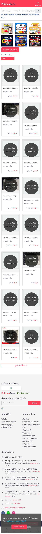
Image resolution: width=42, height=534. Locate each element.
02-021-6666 (29, 479)
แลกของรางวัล (27, 441)
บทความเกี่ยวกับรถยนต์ (30, 438)
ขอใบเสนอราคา (27, 444)
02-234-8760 (34, 463)
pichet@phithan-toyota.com (15, 508)
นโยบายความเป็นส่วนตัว (30, 422)
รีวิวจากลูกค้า (26, 433)
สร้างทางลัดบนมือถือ (29, 447)
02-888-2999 (32, 485)
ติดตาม (34, 403)
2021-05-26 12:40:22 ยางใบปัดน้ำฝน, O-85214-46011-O (18, 163)
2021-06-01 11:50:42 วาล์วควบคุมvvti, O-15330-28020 (18, 237)
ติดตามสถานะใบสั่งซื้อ (8, 422)
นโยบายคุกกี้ (26, 430)
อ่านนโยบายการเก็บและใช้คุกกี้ (15, 521)
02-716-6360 (36, 471)
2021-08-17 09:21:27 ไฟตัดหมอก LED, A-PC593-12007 (18, 349)
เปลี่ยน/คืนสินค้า (6, 427)
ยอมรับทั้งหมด (19, 527)
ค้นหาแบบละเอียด (10, 50)
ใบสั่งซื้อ (4, 419)
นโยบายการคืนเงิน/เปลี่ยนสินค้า (31, 426)
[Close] (12, 58)
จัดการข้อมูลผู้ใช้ (6, 425)
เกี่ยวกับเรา (26, 419)
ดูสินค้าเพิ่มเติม (21, 366)
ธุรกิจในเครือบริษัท (28, 436)
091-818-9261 (15, 504)
